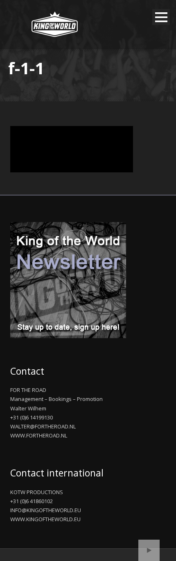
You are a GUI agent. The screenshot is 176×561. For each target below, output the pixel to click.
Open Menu (161, 17)
